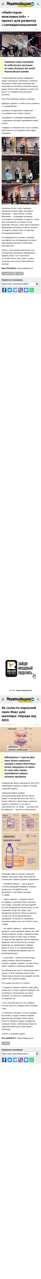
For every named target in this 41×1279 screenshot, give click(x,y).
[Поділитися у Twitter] (10, 290)
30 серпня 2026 (7, 724)
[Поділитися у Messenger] (26, 290)
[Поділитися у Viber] (20, 290)
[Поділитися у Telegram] (15, 290)
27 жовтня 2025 (7, 29)
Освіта (20, 273)
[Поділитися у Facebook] (4, 290)
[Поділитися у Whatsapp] (31, 290)
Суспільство (9, 273)
